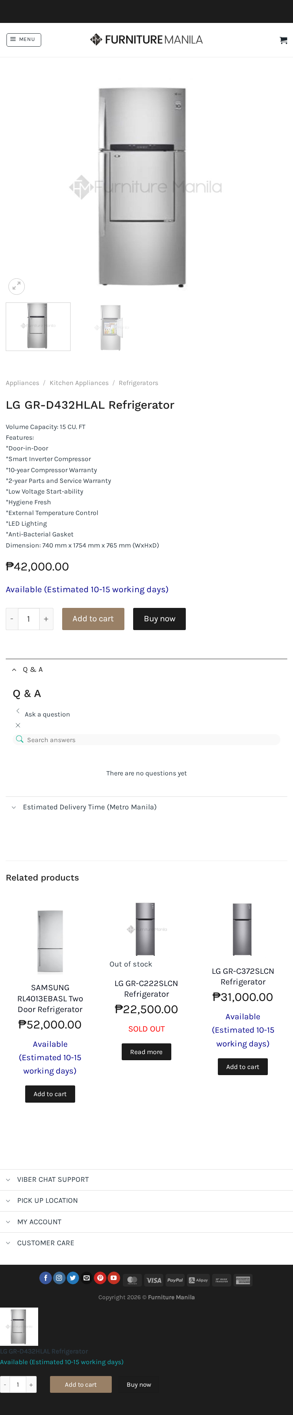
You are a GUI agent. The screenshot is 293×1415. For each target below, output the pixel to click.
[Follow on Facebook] (45, 1278)
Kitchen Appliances (79, 383)
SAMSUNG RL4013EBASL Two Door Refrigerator (50, 998)
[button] (23, 40)
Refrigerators (138, 383)
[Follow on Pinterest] (100, 1278)
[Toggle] (14, 669)
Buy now (159, 619)
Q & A (33, 669)
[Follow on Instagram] (59, 1278)
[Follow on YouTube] (114, 1278)
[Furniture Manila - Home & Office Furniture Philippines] (146, 40)
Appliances (22, 383)
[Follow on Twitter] (73, 1278)
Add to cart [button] (50, 1094)
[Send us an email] (86, 1278)
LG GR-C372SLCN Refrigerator (243, 976)
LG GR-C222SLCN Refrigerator (146, 988)
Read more (146, 1052)
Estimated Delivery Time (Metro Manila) (90, 807)
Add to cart (93, 619)
